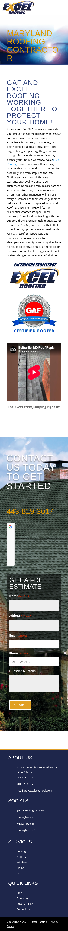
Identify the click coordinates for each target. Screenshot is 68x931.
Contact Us (23, 909)
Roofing (21, 851)
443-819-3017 (30, 511)
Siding (20, 868)
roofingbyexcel (25, 817)
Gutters (21, 857)
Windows (22, 862)
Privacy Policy (25, 903)
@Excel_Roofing (26, 823)
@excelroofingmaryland (31, 810)
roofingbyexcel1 (26, 830)
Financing (22, 898)
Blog (19, 893)
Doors (20, 873)
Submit (20, 705)
